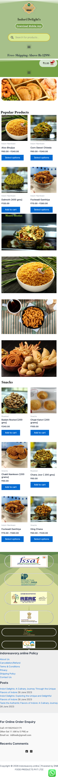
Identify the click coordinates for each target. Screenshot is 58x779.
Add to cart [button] (11, 209)
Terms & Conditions (10, 666)
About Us (5, 659)
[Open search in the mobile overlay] (29, 37)
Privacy (3, 670)
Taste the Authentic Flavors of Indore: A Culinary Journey (29, 703)
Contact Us (6, 677)
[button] (29, 46)
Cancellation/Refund (10, 663)
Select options (12, 157)
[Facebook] (26, 751)
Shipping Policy (7, 673)
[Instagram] (31, 751)
